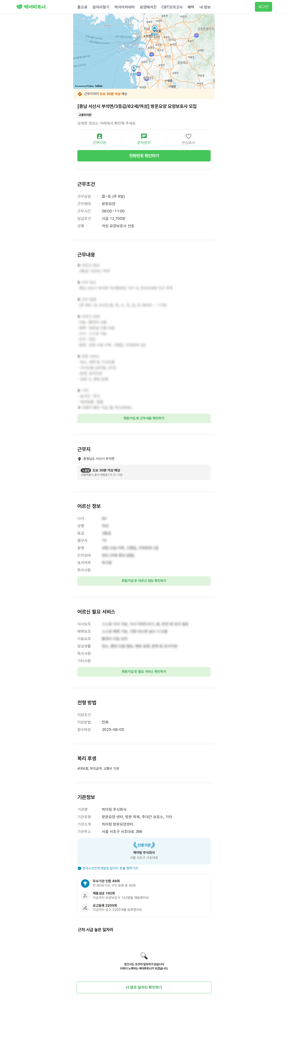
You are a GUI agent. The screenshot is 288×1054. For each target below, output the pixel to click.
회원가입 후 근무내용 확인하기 (144, 418)
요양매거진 (148, 7)
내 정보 (205, 7)
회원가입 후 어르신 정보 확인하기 (144, 581)
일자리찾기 (101, 7)
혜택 (191, 7)
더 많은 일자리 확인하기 (144, 987)
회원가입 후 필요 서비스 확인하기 (144, 672)
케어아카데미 (124, 7)
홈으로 (82, 7)
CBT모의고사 (172, 7)
